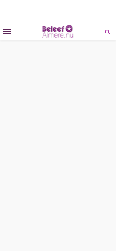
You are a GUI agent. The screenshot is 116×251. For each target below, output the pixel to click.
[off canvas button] (7, 31)
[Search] (107, 31)
